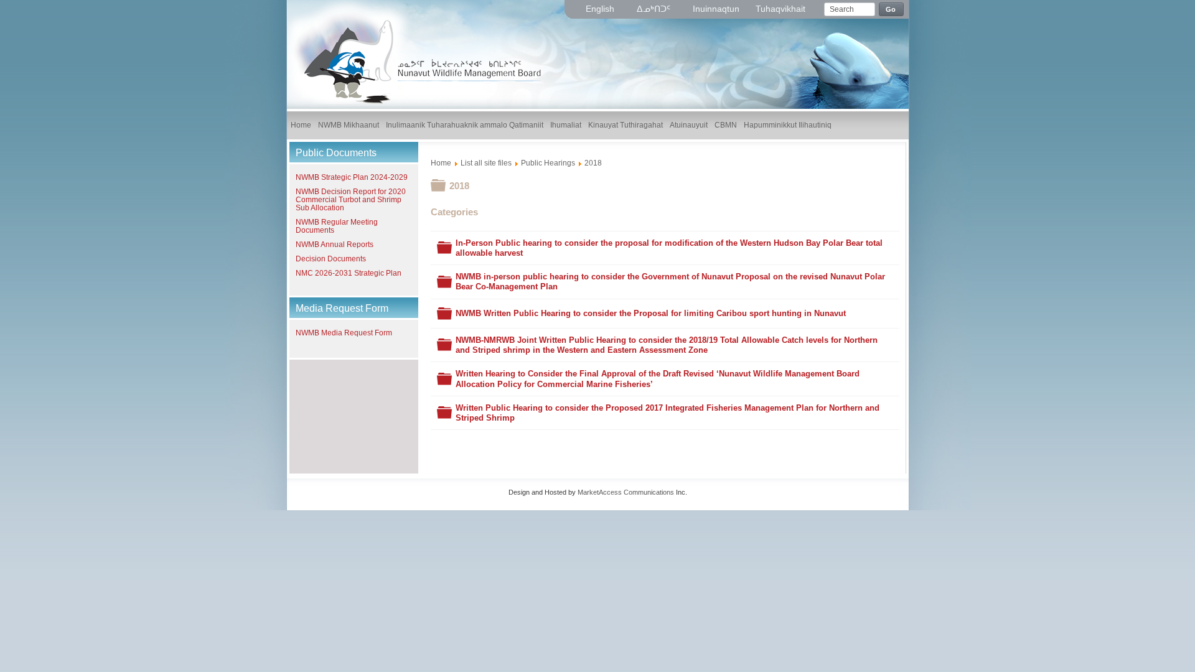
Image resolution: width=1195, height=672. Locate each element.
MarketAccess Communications (626, 492)
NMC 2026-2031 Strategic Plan (348, 273)
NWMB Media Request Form (344, 333)
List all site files (486, 163)
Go (891, 9)
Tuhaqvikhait (780, 9)
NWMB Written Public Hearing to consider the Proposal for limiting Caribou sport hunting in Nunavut (651, 313)
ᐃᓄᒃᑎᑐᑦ (655, 9)
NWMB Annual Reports (334, 244)
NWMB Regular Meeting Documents (337, 226)
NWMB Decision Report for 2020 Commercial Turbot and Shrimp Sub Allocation (351, 199)
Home (441, 163)
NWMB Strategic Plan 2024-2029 (352, 177)
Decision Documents (331, 258)
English (601, 9)
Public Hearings (548, 163)
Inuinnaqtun (716, 9)
